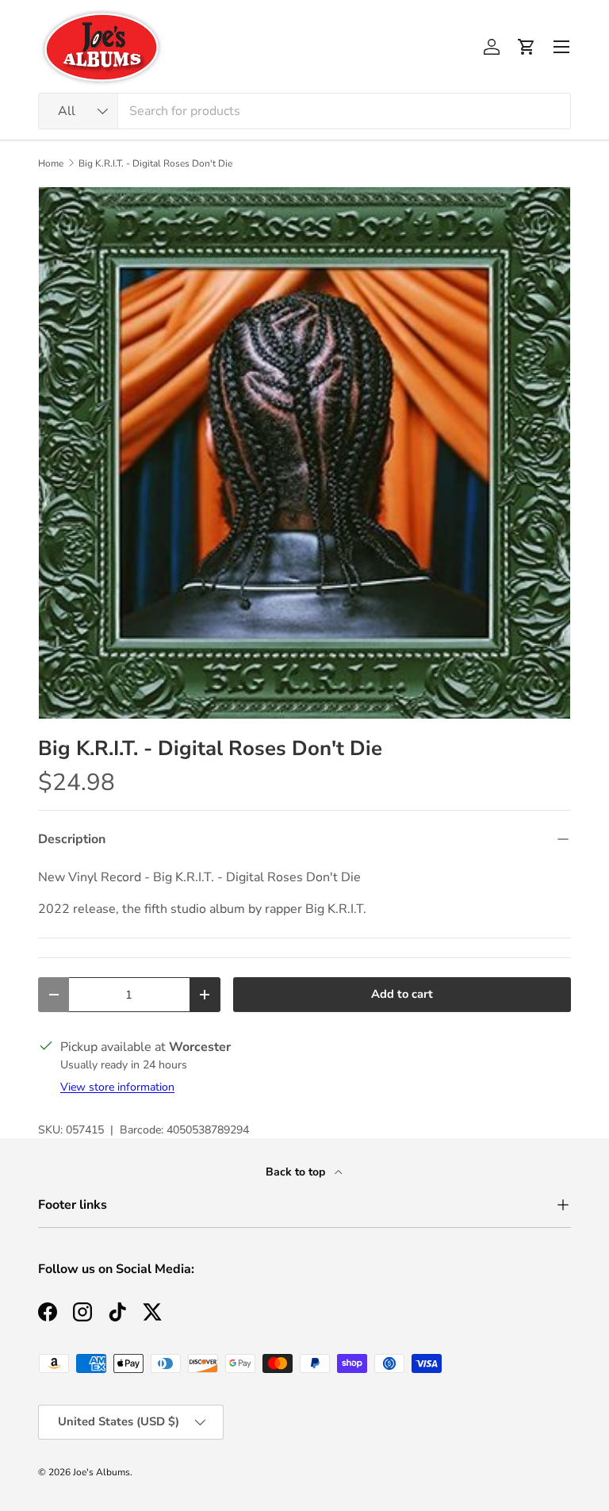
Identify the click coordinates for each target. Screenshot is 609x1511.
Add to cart (402, 994)
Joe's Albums (101, 1472)
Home (50, 163)
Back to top (297, 1171)
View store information (117, 1087)
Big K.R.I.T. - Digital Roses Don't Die (155, 163)
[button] (526, 46)
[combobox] (304, 111)
